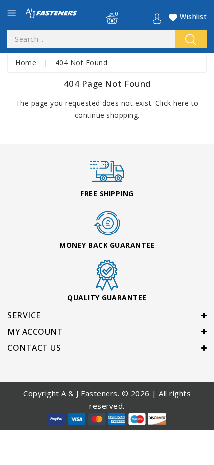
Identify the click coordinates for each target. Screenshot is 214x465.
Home (25, 62)
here (181, 103)
